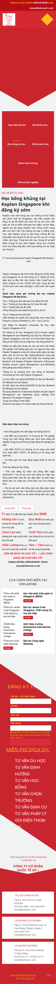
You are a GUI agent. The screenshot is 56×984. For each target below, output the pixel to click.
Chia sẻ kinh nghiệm (28, 182)
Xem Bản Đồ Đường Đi (23, 975)
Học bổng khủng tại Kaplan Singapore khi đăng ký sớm (25, 204)
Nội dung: (15, 723)
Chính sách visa (40, 144)
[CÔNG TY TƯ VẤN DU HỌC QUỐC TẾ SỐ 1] (9, 23)
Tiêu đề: (15, 715)
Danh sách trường (28, 163)
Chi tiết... (28, 600)
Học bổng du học (16, 144)
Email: (14, 705)
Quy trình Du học (17, 124)
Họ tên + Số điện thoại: (23, 696)
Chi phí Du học (40, 124)
